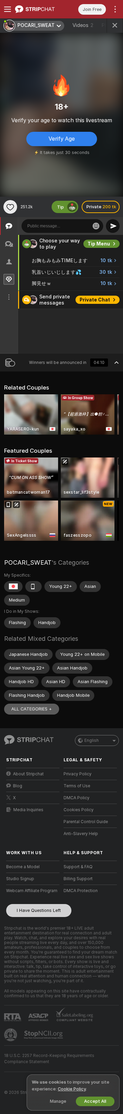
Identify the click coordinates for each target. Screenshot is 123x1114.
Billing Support (78, 878)
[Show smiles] (96, 226)
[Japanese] (13, 586)
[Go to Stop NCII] (44, 1035)
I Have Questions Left (39, 910)
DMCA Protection (81, 890)
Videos (82, 25)
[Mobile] (33, 586)
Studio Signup (20, 878)
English (91, 740)
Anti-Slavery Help (81, 833)
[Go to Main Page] (38, 9)
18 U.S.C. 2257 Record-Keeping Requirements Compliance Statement (49, 1058)
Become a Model (23, 866)
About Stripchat (28, 774)
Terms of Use (77, 786)
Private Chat (95, 299)
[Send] (113, 226)
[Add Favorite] (10, 207)
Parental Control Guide (86, 821)
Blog (17, 786)
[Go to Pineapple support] (11, 1034)
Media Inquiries (28, 809)
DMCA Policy (77, 797)
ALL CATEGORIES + (31, 708)
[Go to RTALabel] (13, 1017)
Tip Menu (98, 243)
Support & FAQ (78, 866)
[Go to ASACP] (39, 1017)
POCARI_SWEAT (28, 562)
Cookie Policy (72, 1088)
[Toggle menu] (7, 9)
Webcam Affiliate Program (31, 890)
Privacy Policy (78, 774)
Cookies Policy (79, 809)
